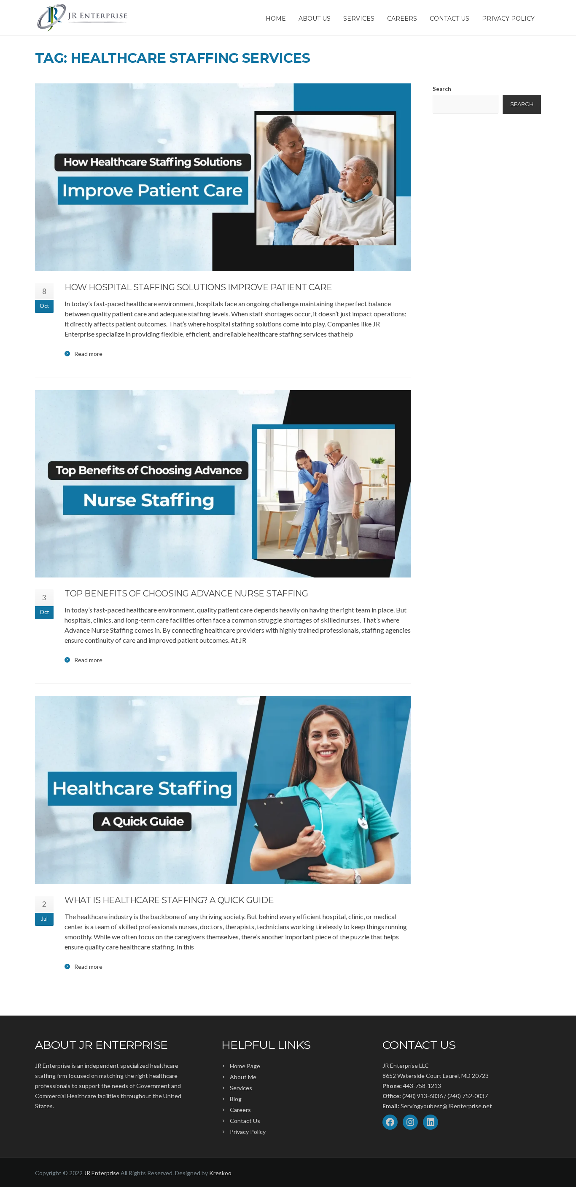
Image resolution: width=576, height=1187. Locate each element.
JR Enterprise (101, 1172)
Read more (88, 354)
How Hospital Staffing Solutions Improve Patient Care (198, 287)
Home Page (245, 1065)
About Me (243, 1076)
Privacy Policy (508, 18)
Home (276, 18)
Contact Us (449, 18)
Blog (236, 1098)
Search (442, 89)
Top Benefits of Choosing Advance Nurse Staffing (186, 593)
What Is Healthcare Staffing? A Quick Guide (169, 900)
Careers (402, 18)
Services (358, 18)
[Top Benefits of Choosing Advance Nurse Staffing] (223, 484)
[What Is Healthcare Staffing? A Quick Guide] (223, 790)
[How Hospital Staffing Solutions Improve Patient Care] (223, 177)
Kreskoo (220, 1172)
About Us (315, 18)
